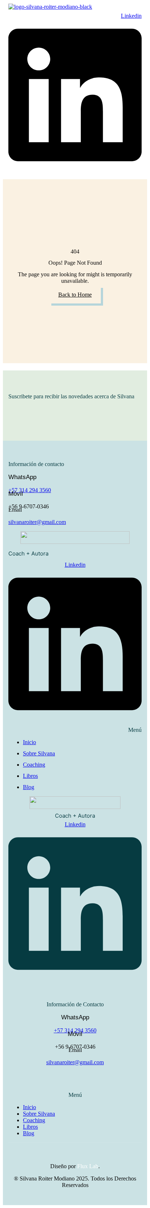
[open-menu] (45, 12)
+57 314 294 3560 (29, 490)
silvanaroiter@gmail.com (37, 522)
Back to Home (75, 294)
